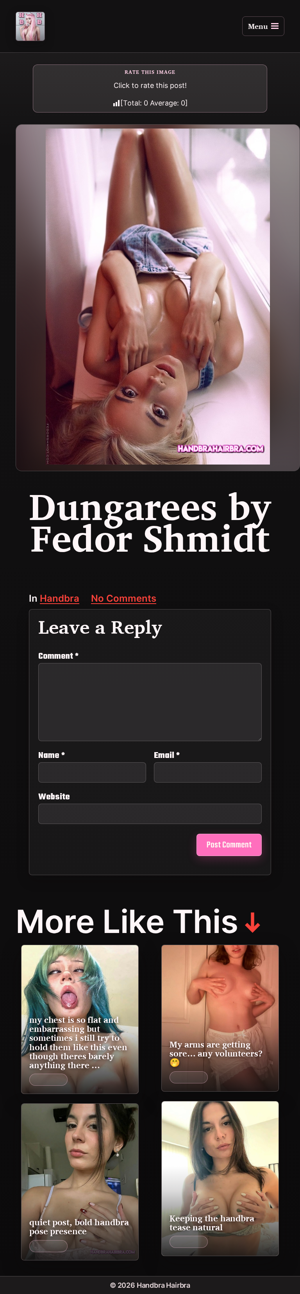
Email (167, 755)
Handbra (59, 599)
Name (51, 755)
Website (54, 796)
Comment (58, 656)
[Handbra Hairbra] (30, 26)
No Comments (123, 599)
